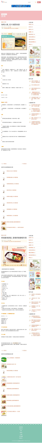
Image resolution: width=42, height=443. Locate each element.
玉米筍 (14, 241)
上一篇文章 (4, 163)
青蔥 (11, 241)
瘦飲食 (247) (31, 29)
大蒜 (14, 28)
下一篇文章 (24, 163)
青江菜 (10, 241)
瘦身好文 (4, 14)
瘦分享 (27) (31, 26)
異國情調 (17, 28)
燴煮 (20, 241)
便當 (15, 241)
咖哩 (5, 28)
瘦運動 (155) (31, 31)
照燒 (5, 241)
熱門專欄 (21, 436)
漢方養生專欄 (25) (32, 36)
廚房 (3, 16)
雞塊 (6, 241)
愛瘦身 (2, 22)
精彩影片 (21, 438)
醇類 (18, 241)
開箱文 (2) (30, 44)
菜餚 (17, 241)
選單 (38, 2)
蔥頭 (6, 28)
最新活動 (21, 427)
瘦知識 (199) (31, 24)
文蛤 (13, 28)
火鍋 (11, 28)
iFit (4, 2)
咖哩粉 (8, 28)
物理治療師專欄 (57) (32, 41)
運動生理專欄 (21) (32, 39)
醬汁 (8, 241)
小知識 (21, 434)
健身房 (21, 432)
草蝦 (10, 28)
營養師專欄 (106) (32, 34)
